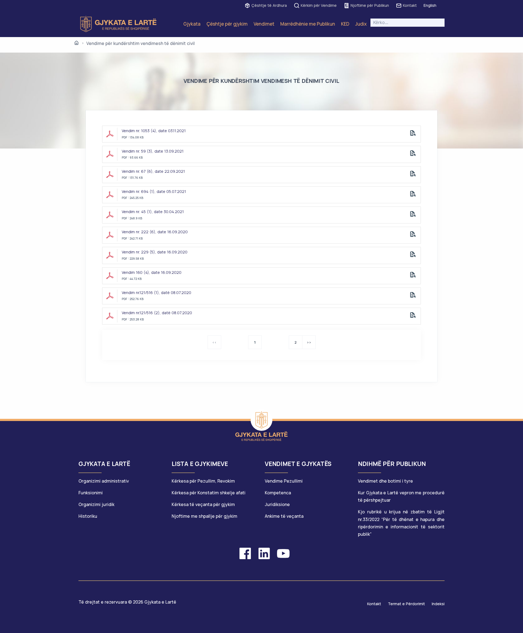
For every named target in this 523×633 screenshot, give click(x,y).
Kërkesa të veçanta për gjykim (203, 504)
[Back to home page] (261, 420)
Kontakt (410, 5)
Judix (361, 24)
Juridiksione (277, 504)
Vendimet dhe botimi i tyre (385, 481)
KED (345, 24)
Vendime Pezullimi (284, 481)
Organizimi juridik (96, 504)
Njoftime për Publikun (370, 5)
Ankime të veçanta (284, 516)
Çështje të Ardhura (269, 5)
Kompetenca (278, 493)
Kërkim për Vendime (319, 5)
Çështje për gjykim (227, 24)
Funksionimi (90, 493)
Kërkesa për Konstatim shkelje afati (208, 493)
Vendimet (264, 24)
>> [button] (309, 342)
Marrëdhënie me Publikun (307, 24)
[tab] (121, 466)
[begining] (76, 43)
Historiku (87, 516)
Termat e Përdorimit (406, 603)
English (430, 5)
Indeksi (438, 603)
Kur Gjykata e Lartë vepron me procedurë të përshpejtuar (401, 496)
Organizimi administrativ (103, 481)
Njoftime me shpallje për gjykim (204, 516)
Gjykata (191, 24)
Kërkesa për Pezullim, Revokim (203, 481)
